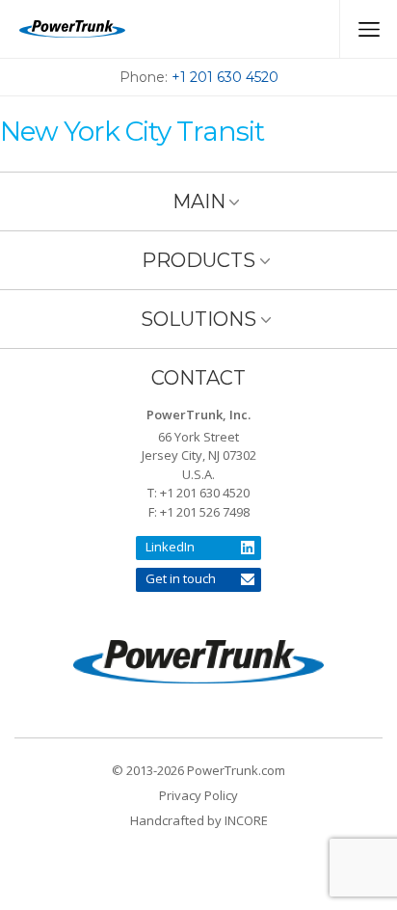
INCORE (246, 820)
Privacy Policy (198, 795)
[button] (198, 201)
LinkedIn (170, 546)
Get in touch (181, 578)
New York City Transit (132, 131)
